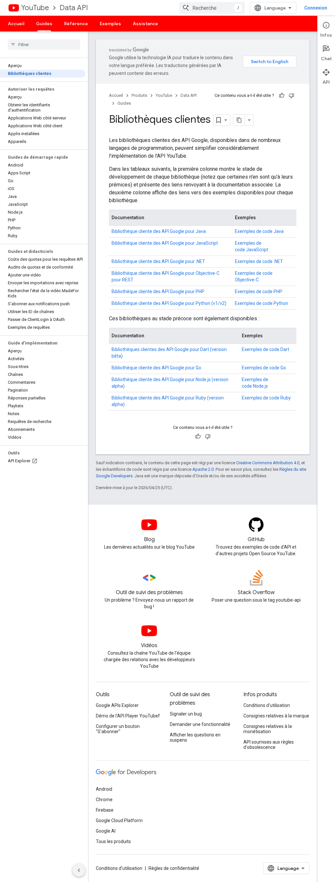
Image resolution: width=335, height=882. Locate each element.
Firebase (105, 810)
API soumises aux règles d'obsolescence (268, 744)
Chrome (104, 799)
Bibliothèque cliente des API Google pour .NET (158, 261)
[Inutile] (291, 95)
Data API (74, 7)
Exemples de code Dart (265, 349)
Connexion (315, 7)
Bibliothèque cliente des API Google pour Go (156, 367)
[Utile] (282, 95)
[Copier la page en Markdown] (239, 120)
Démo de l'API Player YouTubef (128, 715)
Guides (44, 23)
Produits (139, 95)
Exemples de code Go (264, 367)
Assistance (145, 23)
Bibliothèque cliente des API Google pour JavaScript (165, 243)
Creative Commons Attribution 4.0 (267, 462)
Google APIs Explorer (117, 705)
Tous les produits (113, 841)
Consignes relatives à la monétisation (267, 729)
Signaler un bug (186, 713)
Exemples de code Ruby (266, 397)
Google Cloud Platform (119, 820)
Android (104, 789)
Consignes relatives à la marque (276, 715)
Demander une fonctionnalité (200, 724)
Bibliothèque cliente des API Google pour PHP (158, 291)
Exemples (110, 23)
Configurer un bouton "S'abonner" (118, 729)
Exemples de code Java (259, 231)
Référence (76, 23)
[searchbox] (44, 44)
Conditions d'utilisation (266, 705)
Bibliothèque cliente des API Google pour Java (159, 231)
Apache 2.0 (203, 469)
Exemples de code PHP (258, 291)
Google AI (105, 831)
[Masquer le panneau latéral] (78, 870)
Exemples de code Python (261, 303)
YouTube (35, 7)
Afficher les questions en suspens (195, 737)
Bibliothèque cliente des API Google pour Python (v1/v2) (169, 303)
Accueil (16, 23)
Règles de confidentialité (174, 868)
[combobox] (212, 8)
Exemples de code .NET (259, 261)
